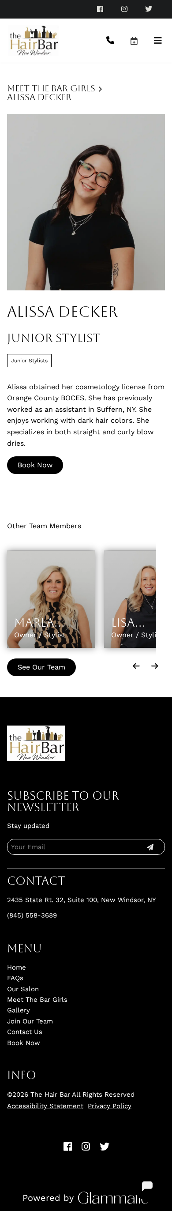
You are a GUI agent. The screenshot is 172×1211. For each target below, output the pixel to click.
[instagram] (125, 8)
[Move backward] (136, 665)
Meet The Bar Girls (51, 88)
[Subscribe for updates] (150, 846)
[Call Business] (118, 41)
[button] (142, 40)
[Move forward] (154, 665)
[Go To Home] (33, 40)
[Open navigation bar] (158, 40)
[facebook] (101, 8)
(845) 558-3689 (32, 915)
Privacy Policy (109, 1106)
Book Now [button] (35, 465)
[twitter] (149, 8)
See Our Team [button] (41, 667)
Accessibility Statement (45, 1106)
